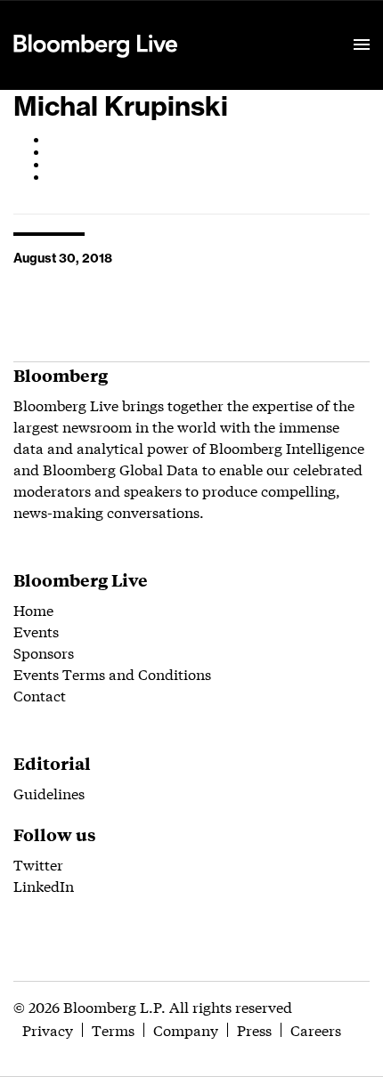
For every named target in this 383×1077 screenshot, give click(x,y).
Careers (315, 1029)
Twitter (38, 864)
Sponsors (43, 652)
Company (185, 1029)
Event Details (234, 23)
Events (36, 630)
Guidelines (49, 792)
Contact (39, 694)
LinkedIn (43, 885)
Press (254, 1029)
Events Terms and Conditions (112, 673)
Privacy (47, 1029)
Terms (113, 1029)
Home (33, 609)
